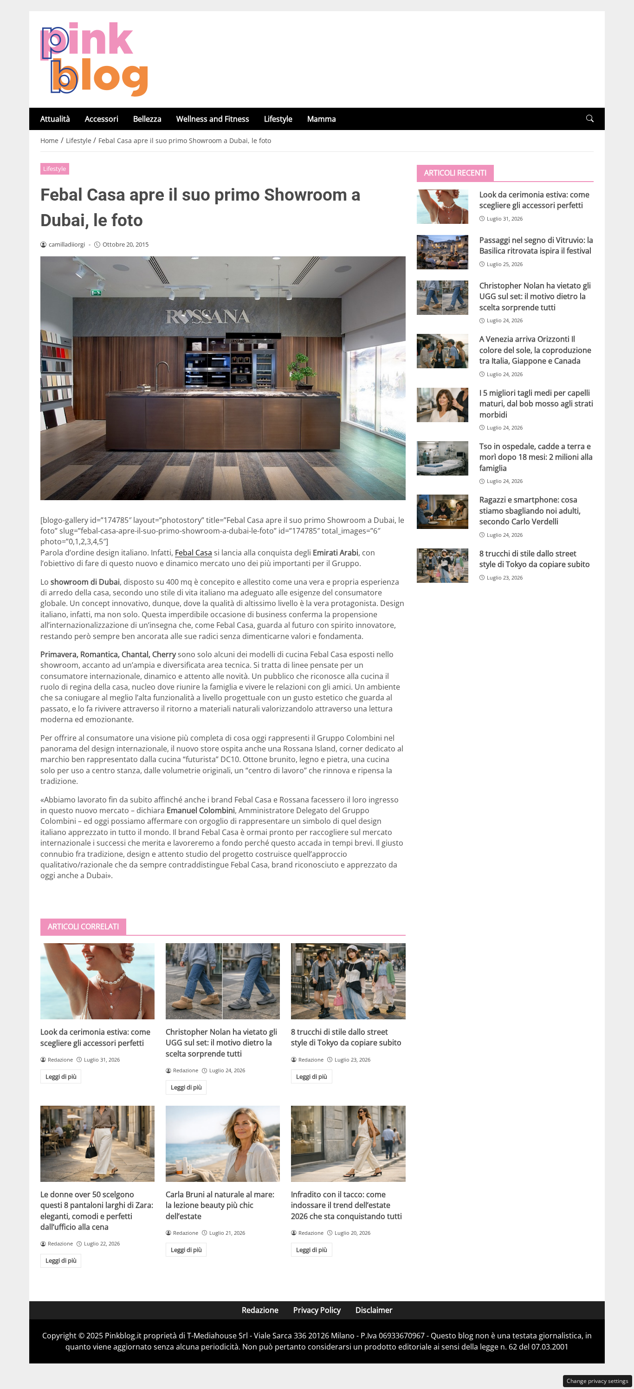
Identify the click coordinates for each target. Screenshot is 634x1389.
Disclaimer (374, 1310)
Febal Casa (193, 553)
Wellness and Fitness (212, 119)
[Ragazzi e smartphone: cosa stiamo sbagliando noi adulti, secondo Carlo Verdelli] (442, 512)
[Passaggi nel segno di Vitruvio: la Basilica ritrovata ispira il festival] (442, 252)
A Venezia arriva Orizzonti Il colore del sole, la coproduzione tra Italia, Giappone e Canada (535, 350)
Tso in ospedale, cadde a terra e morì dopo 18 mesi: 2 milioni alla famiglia (536, 457)
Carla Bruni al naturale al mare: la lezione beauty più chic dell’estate (220, 1205)
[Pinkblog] (94, 58)
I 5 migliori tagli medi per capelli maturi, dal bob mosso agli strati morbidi (536, 404)
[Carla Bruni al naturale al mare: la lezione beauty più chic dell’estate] (223, 1144)
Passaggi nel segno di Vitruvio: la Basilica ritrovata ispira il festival (536, 245)
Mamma (321, 119)
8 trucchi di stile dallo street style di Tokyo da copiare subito (346, 1037)
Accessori (101, 119)
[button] (590, 118)
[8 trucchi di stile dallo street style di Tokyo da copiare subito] (348, 981)
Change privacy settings (597, 1381)
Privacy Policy (317, 1310)
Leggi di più (61, 1076)
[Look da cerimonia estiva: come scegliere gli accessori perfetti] (97, 981)
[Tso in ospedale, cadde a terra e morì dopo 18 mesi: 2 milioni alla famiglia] (442, 458)
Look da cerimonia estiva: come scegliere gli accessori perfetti (95, 1037)
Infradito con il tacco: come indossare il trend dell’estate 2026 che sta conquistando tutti (346, 1205)
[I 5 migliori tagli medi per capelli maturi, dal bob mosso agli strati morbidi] (442, 405)
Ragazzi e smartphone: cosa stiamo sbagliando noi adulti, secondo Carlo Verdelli (530, 511)
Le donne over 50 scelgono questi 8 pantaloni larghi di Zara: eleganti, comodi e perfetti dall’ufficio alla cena (96, 1210)
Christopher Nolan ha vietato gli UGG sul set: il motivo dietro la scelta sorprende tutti (221, 1043)
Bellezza (147, 119)
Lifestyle (278, 119)
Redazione (260, 1310)
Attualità (55, 119)
